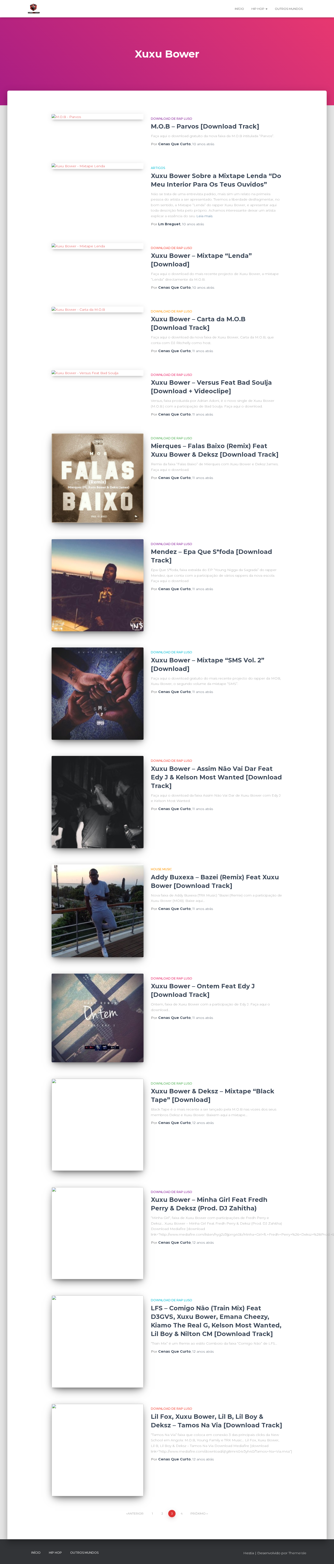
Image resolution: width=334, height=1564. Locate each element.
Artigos (158, 168)
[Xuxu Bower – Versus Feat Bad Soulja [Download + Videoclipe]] (98, 373)
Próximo (198, 1513)
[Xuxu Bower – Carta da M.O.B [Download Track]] (98, 309)
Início (239, 9)
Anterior (136, 1513)
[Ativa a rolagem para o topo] (324, 1554)
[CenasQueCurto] (34, 9)
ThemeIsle (297, 1553)
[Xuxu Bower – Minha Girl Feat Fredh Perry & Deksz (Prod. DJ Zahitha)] (98, 1233)
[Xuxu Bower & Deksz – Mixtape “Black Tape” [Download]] (98, 1125)
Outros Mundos (289, 9)
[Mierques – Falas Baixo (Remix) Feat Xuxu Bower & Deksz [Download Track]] (98, 478)
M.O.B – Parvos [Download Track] (205, 126)
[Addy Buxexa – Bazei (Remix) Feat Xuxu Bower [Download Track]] (98, 910)
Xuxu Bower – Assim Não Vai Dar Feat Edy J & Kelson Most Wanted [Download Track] (216, 777)
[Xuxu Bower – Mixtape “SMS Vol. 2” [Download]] (98, 693)
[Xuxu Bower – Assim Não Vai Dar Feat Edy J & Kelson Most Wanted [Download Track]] (98, 802)
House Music (161, 869)
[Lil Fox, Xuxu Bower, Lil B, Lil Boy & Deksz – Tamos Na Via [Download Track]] (98, 1450)
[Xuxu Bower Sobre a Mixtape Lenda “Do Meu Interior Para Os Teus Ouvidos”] (98, 166)
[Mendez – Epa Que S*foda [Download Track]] (98, 585)
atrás (203, 144)
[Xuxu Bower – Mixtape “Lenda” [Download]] (98, 246)
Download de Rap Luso (171, 118)
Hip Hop (258, 9)
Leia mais (204, 216)
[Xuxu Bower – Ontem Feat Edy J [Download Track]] (98, 1018)
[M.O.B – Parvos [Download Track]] (98, 117)
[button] (266, 9)
